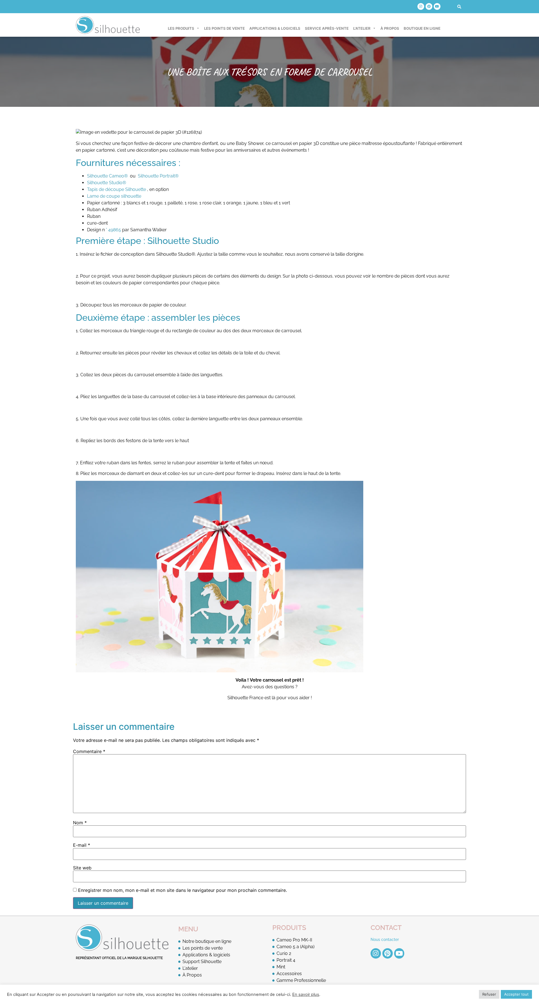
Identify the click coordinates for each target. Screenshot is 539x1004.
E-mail (81, 845)
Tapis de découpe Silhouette (116, 189)
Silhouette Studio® (106, 182)
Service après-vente (327, 28)
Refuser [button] (489, 994)
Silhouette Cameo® (107, 176)
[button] (459, 6)
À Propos (389, 28)
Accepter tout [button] (516, 994)
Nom (80, 822)
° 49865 (113, 229)
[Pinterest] (429, 6)
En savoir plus (305, 994)
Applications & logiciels (274, 28)
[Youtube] (437, 6)
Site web (82, 867)
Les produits (181, 28)
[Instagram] (420, 6)
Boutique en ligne (422, 28)
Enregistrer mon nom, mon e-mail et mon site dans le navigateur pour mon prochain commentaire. (182, 890)
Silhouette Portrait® (158, 176)
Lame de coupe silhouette (114, 196)
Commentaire (89, 751)
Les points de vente (224, 28)
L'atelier (362, 28)
